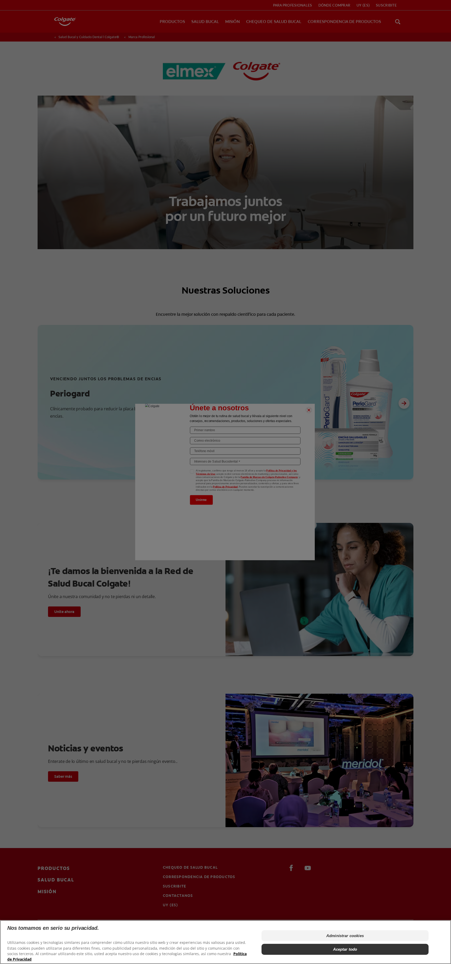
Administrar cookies (345, 935)
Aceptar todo (345, 949)
